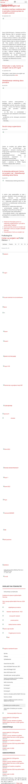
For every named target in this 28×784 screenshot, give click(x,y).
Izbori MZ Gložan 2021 (10, 672)
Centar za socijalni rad (10, 238)
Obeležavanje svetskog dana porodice (12, 81)
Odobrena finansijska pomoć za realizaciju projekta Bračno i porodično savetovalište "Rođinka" (14, 223)
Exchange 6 (7, 691)
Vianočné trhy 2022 (9, 663)
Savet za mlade (8, 697)
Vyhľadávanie (7, 659)
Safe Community (8, 682)
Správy (5, 653)
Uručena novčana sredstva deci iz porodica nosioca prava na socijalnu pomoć (14, 11)
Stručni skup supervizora (11, 126)
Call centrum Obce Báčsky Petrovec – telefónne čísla (14, 571)
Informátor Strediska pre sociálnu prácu (13, 709)
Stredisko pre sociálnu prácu (11, 705)
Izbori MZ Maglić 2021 (10, 669)
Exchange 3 (7, 685)
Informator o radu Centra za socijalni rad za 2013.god (12, 67)
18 (21, 244)
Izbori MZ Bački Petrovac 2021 (12, 666)
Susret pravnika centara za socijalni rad (14, 227)
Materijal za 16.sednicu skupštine (12, 740)
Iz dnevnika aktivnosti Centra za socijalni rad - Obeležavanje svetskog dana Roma (13, 173)
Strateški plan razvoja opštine (12, 675)
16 (15, 244)
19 (24, 244)
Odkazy (6, 656)
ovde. (16, 75)
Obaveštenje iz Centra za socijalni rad (14, 232)
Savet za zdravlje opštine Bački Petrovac (14, 694)
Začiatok (5, 244)
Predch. (11, 244)
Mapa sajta (19, 783)
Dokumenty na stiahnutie (11, 591)
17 (18, 244)
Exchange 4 (7, 688)
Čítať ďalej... (6, 60)
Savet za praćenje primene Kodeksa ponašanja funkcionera (13, 678)
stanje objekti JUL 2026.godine (11, 717)
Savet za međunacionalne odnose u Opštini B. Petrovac (13, 700)
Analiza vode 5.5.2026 (8, 748)
